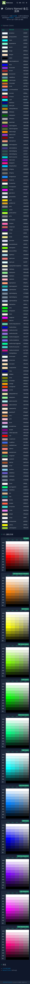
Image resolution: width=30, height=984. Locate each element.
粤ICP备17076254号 (7, 982)
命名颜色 (14, 16)
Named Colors (6, 970)
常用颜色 (11, 17)
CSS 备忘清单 (6, 968)
